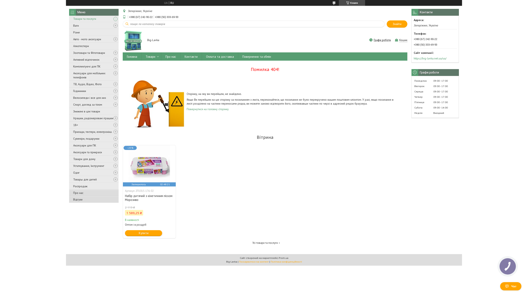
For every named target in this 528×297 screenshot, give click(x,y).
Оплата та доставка (220, 56)
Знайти (397, 24)
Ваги (76, 25)
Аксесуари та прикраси (87, 152)
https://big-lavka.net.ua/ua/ (430, 58)
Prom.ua (283, 257)
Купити (143, 233)
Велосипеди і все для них (89, 98)
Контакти (191, 56)
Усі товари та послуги (265, 243)
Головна (132, 56)
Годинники (79, 91)
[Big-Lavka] (133, 40)
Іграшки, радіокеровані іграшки (93, 118)
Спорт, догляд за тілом (87, 104)
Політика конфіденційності (286, 261)
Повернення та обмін (256, 56)
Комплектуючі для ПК (86, 66)
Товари (150, 56)
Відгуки (77, 199)
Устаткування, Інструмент (88, 166)
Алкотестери (81, 46)
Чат (513, 286)
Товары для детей (85, 179)
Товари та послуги (84, 19)
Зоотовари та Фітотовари (89, 53)
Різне (76, 32)
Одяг (76, 172)
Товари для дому (84, 159)
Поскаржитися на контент (254, 261)
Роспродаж (80, 186)
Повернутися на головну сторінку (208, 109)
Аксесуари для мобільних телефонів (89, 75)
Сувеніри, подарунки (86, 138)
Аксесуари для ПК (84, 145)
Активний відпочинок (86, 59)
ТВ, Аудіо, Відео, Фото (87, 84)
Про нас (78, 193)
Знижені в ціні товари (86, 111)
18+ (75, 125)
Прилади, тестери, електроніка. (92, 132)
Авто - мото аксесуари (87, 39)
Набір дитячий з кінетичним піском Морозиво (148, 198)
